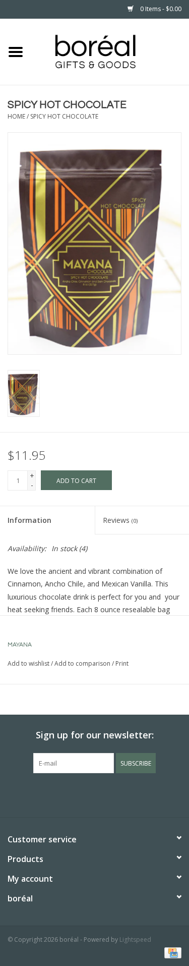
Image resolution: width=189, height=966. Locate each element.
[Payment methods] (171, 952)
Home (16, 116)
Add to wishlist (28, 663)
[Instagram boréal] (113, 794)
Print (122, 663)
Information (29, 520)
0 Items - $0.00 (160, 9)
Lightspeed (135, 939)
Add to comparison (83, 663)
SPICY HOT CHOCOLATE (64, 116)
